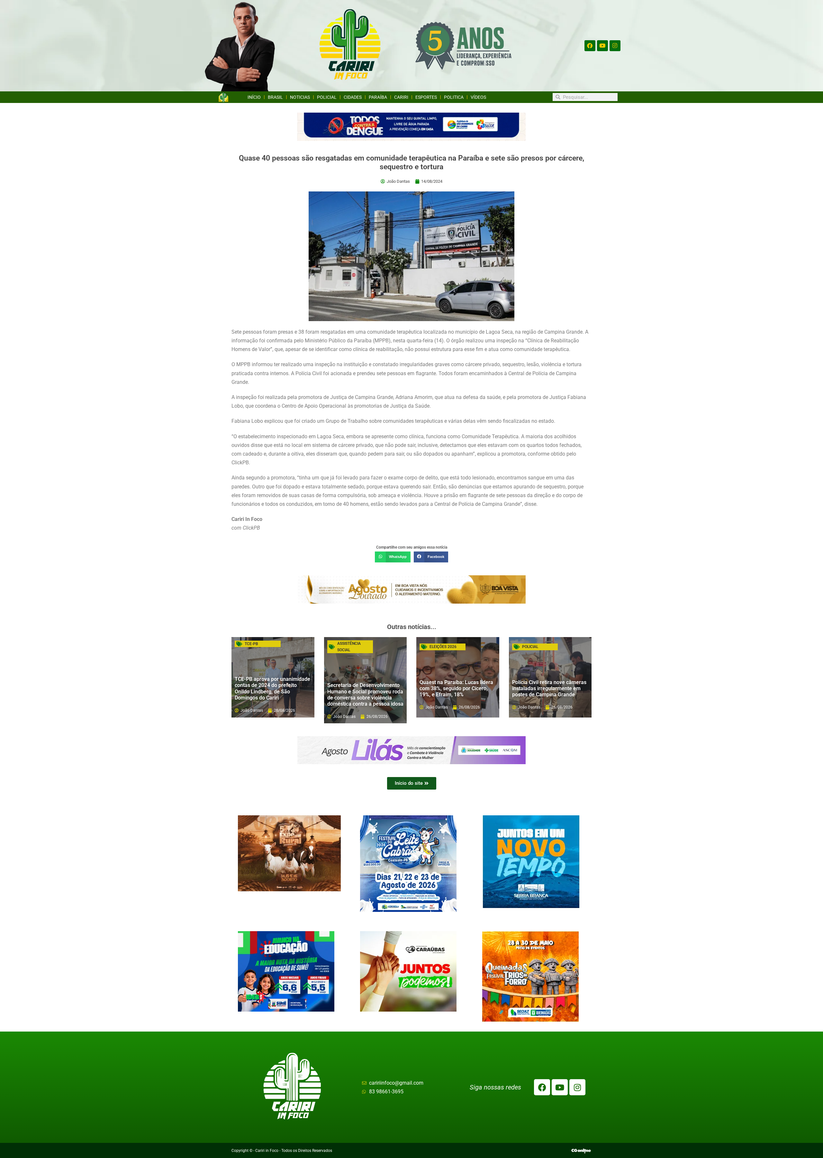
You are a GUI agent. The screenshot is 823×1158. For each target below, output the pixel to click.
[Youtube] (602, 45)
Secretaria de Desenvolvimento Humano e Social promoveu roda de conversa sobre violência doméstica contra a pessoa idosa (365, 694)
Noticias (300, 97)
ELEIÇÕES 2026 (443, 646)
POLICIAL (530, 646)
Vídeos (478, 97)
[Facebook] (589, 45)
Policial (327, 97)
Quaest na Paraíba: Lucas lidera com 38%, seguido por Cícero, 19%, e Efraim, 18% (456, 688)
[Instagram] (615, 45)
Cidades (353, 97)
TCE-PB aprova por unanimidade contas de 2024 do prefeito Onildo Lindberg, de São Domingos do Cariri (272, 688)
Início (254, 97)
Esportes (426, 97)
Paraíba (378, 97)
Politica (454, 97)
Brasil (275, 97)
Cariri (401, 97)
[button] (392, 556)
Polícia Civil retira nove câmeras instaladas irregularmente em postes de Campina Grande (549, 688)
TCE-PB (251, 644)
